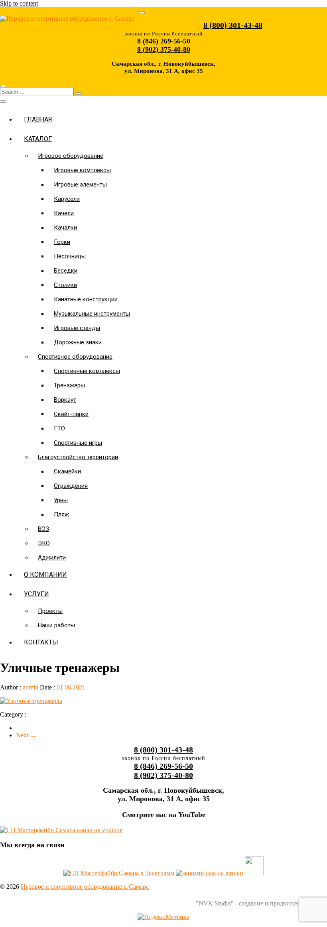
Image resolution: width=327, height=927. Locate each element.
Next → (26, 735)
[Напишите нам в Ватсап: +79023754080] (209, 873)
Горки (62, 241)
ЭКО (44, 543)
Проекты (50, 611)
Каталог (38, 139)
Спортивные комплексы (87, 371)
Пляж (61, 514)
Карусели (67, 198)
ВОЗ (43, 528)
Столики (65, 285)
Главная (38, 119)
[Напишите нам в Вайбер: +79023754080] (254, 873)
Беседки (65, 270)
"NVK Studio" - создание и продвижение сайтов (261, 903)
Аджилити (52, 557)
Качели (64, 213)
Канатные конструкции (86, 299)
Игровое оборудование (70, 155)
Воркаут (65, 399)
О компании (45, 574)
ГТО (59, 428)
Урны (61, 500)
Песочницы (70, 256)
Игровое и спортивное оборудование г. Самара (85, 886)
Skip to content (19, 3)
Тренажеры (69, 385)
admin (30, 687)
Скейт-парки (71, 414)
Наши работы (56, 625)
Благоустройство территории (78, 457)
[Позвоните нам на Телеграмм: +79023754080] (118, 873)
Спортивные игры (78, 442)
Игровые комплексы (82, 170)
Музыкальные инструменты (92, 313)
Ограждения (71, 485)
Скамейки (67, 471)
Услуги (36, 594)
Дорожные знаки (78, 342)
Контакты (41, 642)
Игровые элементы (80, 184)
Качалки (65, 227)
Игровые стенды (77, 328)
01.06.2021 (70, 687)
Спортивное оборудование (75, 356)
